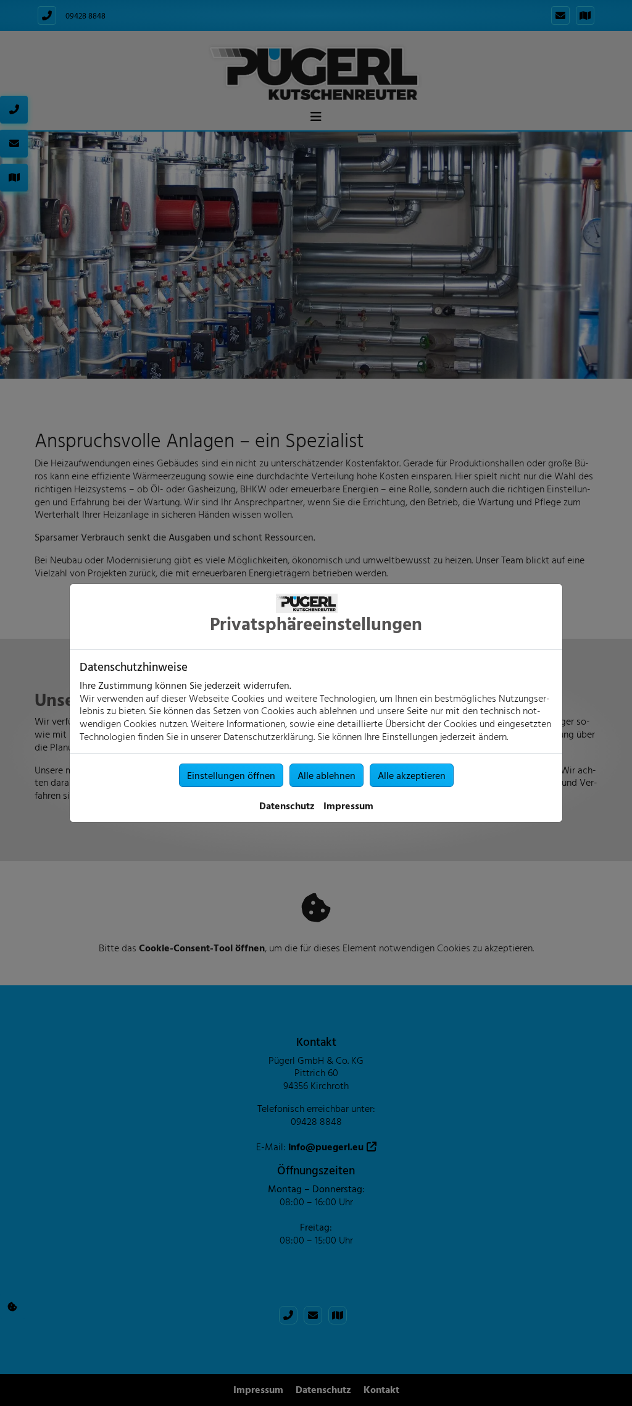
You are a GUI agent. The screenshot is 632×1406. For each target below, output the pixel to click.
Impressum (348, 805)
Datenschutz (287, 805)
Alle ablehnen (326, 775)
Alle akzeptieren (412, 775)
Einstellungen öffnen (231, 775)
